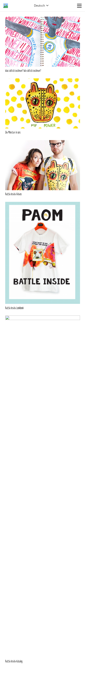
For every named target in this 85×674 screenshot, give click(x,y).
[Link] (5, 5)
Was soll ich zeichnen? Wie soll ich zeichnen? (23, 71)
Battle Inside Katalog (13, 661)
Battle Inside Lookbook (14, 308)
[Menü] (79, 5)
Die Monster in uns (13, 132)
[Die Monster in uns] (42, 81)
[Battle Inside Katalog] (42, 318)
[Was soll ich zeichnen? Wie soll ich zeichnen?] (42, 19)
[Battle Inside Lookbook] (42, 205)
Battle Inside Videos (13, 194)
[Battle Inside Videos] (42, 143)
